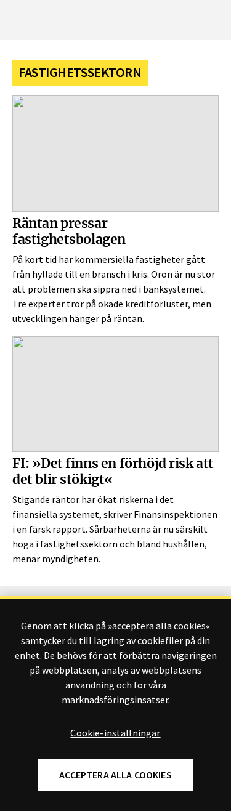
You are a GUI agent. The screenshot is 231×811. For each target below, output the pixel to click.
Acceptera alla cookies (115, 775)
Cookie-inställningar (115, 733)
